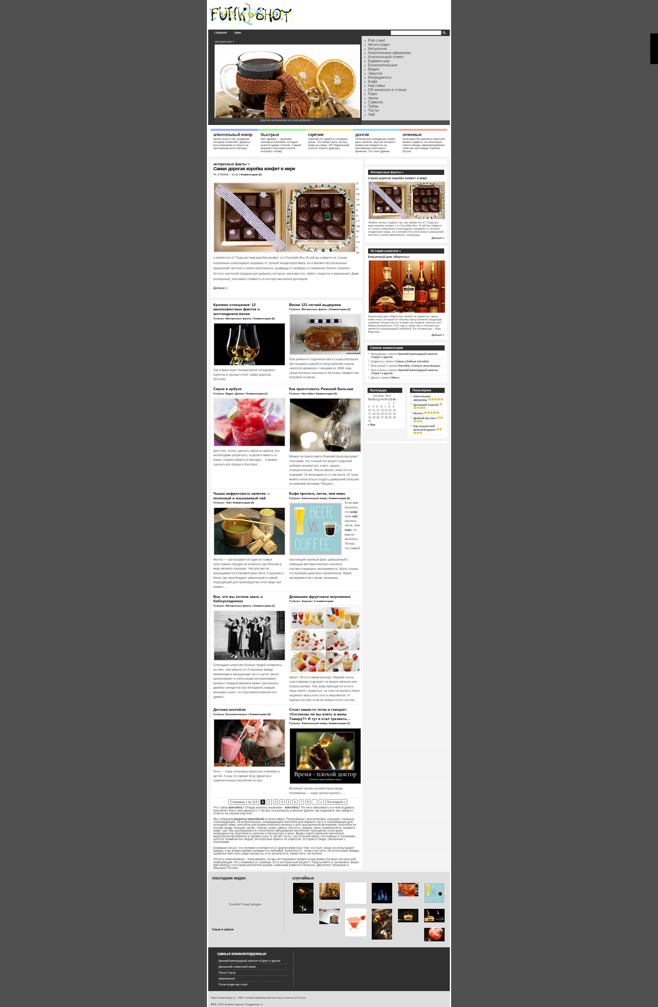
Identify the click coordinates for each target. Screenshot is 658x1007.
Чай (371, 114)
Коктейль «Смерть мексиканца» (419, 365)
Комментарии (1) (257, 393)
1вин (237, 32)
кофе (354, 512)
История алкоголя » (386, 251)
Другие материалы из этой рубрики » (286, 120)
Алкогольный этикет (386, 57)
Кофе (373, 81)
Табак (373, 106)
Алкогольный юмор (232, 134)
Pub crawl (376, 40)
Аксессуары (379, 44)
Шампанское (226, 978)
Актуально (377, 49)
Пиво (372, 94)
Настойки (376, 86)
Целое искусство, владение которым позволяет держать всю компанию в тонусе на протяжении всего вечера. (231, 143)
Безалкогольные (382, 65)
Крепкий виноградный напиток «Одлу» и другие (249, 960)
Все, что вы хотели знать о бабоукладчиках (238, 599)
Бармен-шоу (379, 61)
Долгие (362, 134)
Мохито (418, 413)
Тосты (373, 110)
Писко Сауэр (226, 972)
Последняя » (336, 802)
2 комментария (323, 601)
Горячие (315, 134)
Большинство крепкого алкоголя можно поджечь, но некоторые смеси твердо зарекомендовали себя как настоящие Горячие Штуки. (424, 145)
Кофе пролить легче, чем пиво (317, 493)
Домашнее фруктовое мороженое (320, 597)
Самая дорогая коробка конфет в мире (254, 168)
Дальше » (220, 288)
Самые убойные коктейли (412, 361)
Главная (220, 32)
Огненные (412, 134)
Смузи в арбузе (227, 389)
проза (373, 98)
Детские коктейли (229, 709)
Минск (395, 377)
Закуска (375, 73)
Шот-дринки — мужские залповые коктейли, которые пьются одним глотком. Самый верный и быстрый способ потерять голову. (281, 145)
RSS (213, 1004)
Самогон (375, 102)
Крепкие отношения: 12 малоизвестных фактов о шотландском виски (236, 309)
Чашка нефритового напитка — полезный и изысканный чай (241, 495)
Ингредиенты (379, 77)
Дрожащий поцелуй (425, 404)
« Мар (371, 424)
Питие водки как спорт (233, 984)
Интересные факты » (387, 172)
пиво (348, 530)
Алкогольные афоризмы (389, 53)
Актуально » (224, 41)
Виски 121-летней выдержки (315, 305)
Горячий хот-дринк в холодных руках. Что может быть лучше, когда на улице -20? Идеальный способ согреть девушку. (328, 143)
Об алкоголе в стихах (387, 90)
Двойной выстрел (424, 418)
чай (354, 516)
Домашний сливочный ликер (237, 966)
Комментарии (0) (251, 174)
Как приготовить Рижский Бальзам (321, 389)
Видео (373, 69)
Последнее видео (228, 878)
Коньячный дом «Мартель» (389, 256)
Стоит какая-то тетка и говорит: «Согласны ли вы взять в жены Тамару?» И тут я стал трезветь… (320, 714)
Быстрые (270, 134)
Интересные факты (229, 164)
